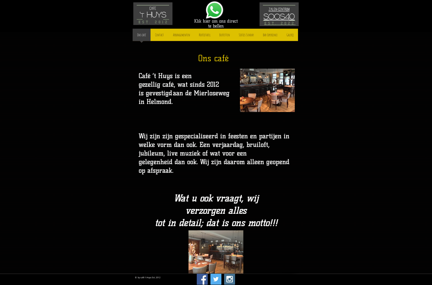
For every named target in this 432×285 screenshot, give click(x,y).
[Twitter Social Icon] (215, 279)
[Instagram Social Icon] (229, 279)
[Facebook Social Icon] (202, 279)
